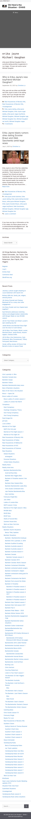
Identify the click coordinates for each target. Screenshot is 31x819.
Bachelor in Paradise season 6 (16, 599)
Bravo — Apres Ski (8, 393)
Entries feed (6, 272)
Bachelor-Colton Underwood (14, 625)
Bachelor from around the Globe (15, 581)
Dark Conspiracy (9, 407)
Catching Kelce (8, 710)
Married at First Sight (9, 426)
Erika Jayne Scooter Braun (10, 204)
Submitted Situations (9, 788)
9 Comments (9, 124)
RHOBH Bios (8, 510)
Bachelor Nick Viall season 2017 (15, 605)
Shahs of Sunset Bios (10, 519)
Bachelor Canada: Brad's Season (15, 562)
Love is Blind (6, 423)
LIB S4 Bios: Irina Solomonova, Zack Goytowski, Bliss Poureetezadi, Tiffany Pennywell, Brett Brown (14, 339)
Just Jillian (7, 499)
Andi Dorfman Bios (11, 473)
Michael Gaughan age (21, 116)
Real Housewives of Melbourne (12, 443)
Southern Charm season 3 (13, 732)
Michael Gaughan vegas (17, 121)
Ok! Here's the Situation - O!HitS (16, 6)
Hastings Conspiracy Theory (13, 410)
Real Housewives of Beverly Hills (15, 101)
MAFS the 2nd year (10, 429)
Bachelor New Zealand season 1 (15, 602)
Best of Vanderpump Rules (13, 745)
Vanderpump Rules (10, 743)
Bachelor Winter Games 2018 (14, 613)
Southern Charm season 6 (13, 737)
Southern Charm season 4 (13, 734)
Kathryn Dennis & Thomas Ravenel (16, 726)
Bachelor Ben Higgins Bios (13, 475)
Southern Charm (9, 723)
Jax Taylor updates (11, 748)
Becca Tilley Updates (12, 532)
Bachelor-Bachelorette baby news (13, 385)
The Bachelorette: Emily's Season (15, 707)
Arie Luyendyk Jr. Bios (9, 374)
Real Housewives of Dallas (10, 440)
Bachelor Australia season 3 (14, 549)
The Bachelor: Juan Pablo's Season (16, 693)
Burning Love (9, 664)
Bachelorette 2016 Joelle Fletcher (15, 643)
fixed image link (7, 418)
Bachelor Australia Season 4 (14, 551)
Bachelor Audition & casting (14, 543)
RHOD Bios (7, 513)
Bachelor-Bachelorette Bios (12, 470)
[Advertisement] (15, 31)
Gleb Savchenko (19, 206)
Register (5, 266)
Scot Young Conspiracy (11, 412)
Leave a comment (10, 214)
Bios (7, 688)
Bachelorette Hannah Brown (14, 656)
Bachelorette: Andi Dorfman (14, 662)
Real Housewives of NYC (10, 445)
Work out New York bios (11, 524)
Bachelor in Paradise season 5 (16, 597)
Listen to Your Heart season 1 (14, 673)
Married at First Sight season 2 (13, 432)
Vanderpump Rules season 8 (14, 773)
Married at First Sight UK (11, 434)
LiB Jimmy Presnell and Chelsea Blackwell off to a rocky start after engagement (13, 302)
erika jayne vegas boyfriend (16, 114)
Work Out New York (10, 775)
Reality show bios (8, 467)
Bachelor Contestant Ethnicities (15, 565)
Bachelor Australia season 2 (14, 546)
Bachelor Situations (10, 535)
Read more (5, 186)
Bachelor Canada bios (9, 377)
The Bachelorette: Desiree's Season (16, 704)
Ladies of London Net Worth (13, 402)
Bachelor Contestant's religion (14, 571)
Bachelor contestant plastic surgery (16, 568)
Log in (4, 269)
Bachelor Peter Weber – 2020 (14, 610)
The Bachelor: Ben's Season (14, 690)
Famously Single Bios (10, 497)
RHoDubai (5, 778)
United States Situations (11, 462)
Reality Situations (7, 527)
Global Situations (9, 454)
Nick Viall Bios (9, 494)
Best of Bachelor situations (10, 388)
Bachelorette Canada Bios (14, 654)
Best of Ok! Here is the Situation (12, 391)
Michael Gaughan (8, 116)
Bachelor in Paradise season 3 (16, 589)
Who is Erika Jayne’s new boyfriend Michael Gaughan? (15, 80)
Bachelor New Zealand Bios (14, 483)
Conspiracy (5, 404)
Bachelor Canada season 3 (15, 557)
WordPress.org (7, 277)
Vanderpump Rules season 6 (11, 794)
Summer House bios (10, 521)
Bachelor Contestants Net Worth (15, 578)
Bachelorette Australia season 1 (15, 645)
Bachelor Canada (10, 554)
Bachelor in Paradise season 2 (16, 586)
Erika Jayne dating (10, 109)
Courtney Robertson (11, 670)
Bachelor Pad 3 (10, 608)
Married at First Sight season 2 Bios (15, 508)
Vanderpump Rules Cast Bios (14, 751)
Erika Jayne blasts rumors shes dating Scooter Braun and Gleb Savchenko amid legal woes (15, 138)
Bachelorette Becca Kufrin (13, 648)
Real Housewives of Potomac (11, 448)
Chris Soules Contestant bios (14, 488)
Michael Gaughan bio (9, 119)
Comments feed (7, 274)
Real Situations (7, 451)
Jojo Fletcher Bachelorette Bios (15, 491)
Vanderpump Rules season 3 (14, 762)
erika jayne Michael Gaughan (16, 201)
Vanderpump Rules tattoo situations (13, 797)
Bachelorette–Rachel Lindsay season (17, 659)
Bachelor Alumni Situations (12, 530)
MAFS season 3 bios (10, 505)
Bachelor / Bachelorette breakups (15, 538)
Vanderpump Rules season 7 (14, 770)
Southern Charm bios (12, 729)
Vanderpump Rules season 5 (14, 767)
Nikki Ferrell (10, 699)
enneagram (8, 456)
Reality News (6, 465)
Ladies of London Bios (11, 502)
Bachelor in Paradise (11, 584)
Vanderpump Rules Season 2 (14, 759)
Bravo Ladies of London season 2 (14, 399)
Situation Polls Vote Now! (10, 786)
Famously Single (9, 715)
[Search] (26, 806)
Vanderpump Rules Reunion (14, 756)
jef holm (4, 421)
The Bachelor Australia (12, 680)
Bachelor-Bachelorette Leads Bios (16, 486)
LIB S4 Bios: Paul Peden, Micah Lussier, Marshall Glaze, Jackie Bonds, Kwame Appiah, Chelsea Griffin (15, 332)
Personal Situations (10, 459)
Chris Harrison (9, 667)
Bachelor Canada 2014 (12, 560)
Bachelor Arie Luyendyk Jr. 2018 (15, 540)
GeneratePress (18, 816)
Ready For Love (9, 718)
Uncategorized (7, 106)
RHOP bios (7, 516)
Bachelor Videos (7, 382)
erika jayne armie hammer (13, 196)
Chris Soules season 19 (11, 712)
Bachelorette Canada (12, 651)
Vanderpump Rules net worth (14, 753)
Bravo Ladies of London (10, 396)
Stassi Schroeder (9, 740)
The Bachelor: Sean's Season (14, 701)
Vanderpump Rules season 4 (14, 764)
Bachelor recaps (7, 380)
